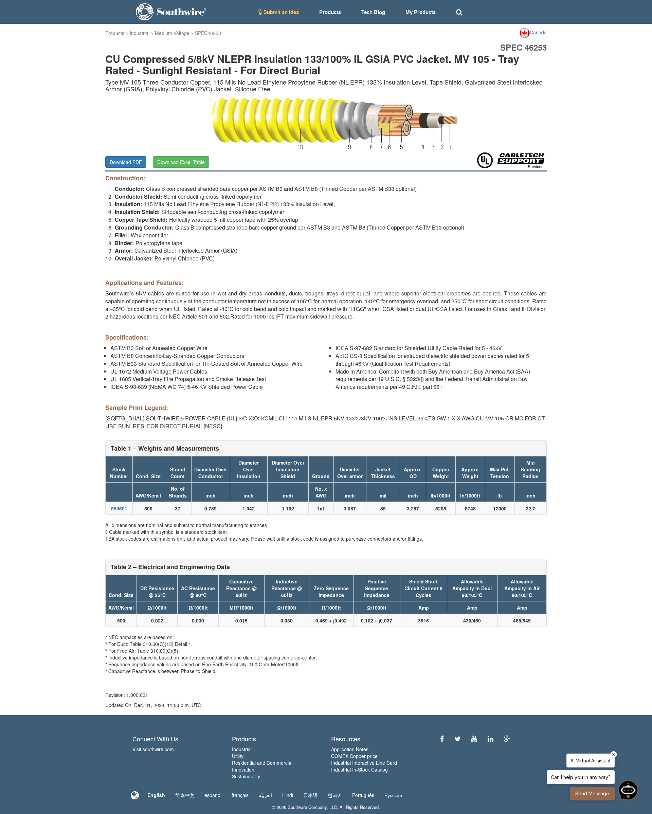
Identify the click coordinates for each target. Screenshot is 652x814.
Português (363, 795)
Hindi (287, 795)
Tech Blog (373, 12)
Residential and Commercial (262, 762)
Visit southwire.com (153, 749)
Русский (393, 795)
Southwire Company (307, 807)
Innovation (243, 769)
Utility (237, 756)
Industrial (139, 33)
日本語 (310, 795)
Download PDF (126, 162)
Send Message (592, 793)
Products (114, 33)
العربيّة (265, 795)
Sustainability (246, 776)
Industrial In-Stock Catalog (359, 769)
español (212, 795)
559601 (119, 508)
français (240, 795)
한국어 (335, 795)
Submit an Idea (280, 12)
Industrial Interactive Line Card (364, 762)
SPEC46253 (208, 33)
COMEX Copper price (354, 756)
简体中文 (184, 795)
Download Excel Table (181, 162)
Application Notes (349, 749)
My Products (420, 12)
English (156, 795)
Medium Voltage (172, 33)
